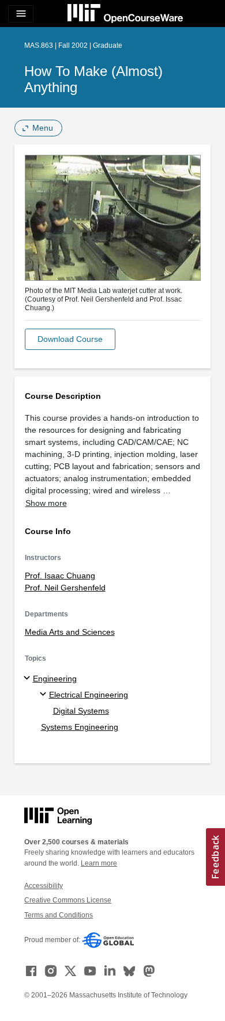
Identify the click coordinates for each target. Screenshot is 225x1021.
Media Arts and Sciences (70, 632)
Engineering (55, 678)
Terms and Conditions (58, 915)
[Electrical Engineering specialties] (44, 694)
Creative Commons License (67, 900)
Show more (46, 503)
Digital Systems (81, 710)
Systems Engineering (79, 727)
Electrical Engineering (88, 694)
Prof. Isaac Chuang (60, 575)
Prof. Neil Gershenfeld (65, 587)
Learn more (99, 863)
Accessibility (43, 886)
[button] (70, 339)
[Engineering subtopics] (28, 678)
